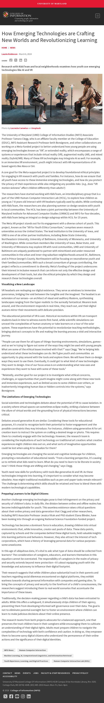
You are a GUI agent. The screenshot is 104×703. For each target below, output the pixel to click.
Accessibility (10, 676)
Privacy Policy (80, 673)
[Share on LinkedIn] (21, 60)
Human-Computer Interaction (32, 650)
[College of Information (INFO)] (20, 16)
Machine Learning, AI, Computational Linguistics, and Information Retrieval (38, 655)
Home (4, 47)
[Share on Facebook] (11, 60)
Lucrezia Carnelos (19, 128)
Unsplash (36, 128)
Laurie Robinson (9, 54)
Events (27, 673)
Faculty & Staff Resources (55, 673)
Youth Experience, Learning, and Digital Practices (26, 661)
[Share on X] (16, 60)
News (12, 47)
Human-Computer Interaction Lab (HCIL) (72, 661)
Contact (7, 673)
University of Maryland (52, 4)
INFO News (9, 650)
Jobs (35, 673)
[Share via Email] (26, 60)
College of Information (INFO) (25, 690)
